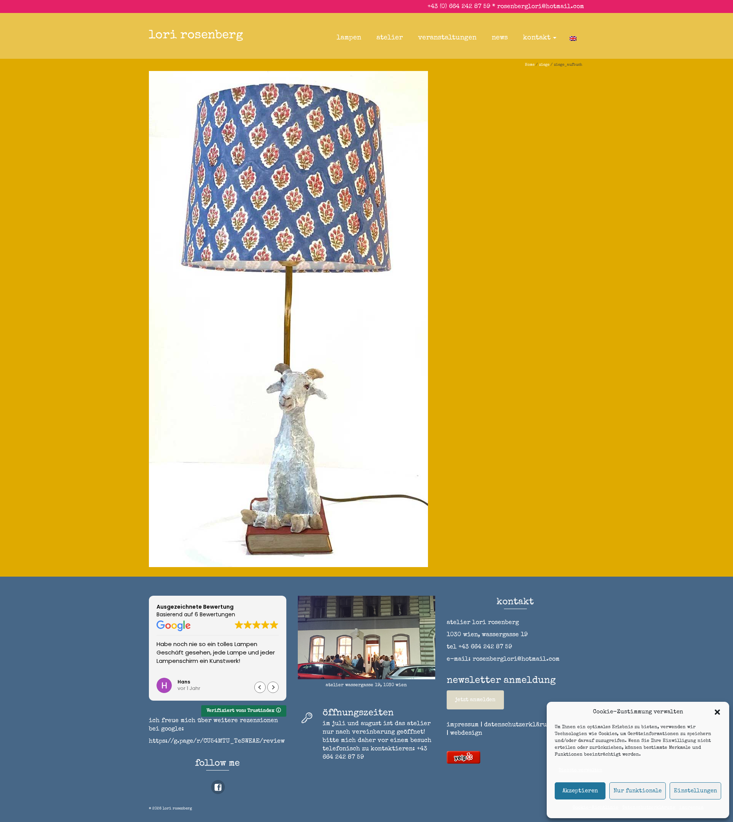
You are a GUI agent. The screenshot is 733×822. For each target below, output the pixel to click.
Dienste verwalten (580, 770)
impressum (691, 808)
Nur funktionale (638, 791)
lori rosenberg (196, 35)
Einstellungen (695, 791)
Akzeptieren (580, 791)
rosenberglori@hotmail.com (540, 7)
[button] (717, 712)
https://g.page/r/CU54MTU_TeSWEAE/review (217, 741)
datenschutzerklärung (519, 725)
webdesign (466, 733)
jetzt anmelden (475, 700)
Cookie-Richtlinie (595, 808)
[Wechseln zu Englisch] (573, 38)
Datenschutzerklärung (648, 808)
